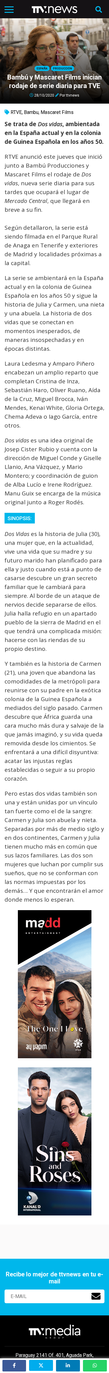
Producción (62, 68)
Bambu (31, 112)
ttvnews (72, 95)
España (42, 68)
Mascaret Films (57, 112)
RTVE (16, 112)
